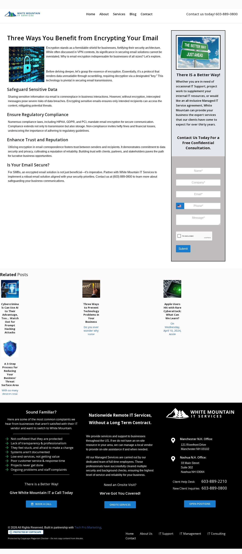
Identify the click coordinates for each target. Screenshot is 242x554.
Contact (147, 14)
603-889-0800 (214, 488)
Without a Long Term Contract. (120, 422)
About (104, 14)
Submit (183, 248)
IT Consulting (216, 534)
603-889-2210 (214, 481)
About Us (146, 534)
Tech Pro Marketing (87, 527)
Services (119, 14)
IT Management (190, 534)
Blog (133, 14)
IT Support (166, 534)
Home (90, 14)
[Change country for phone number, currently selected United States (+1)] (180, 206)
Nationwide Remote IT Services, (120, 415)
